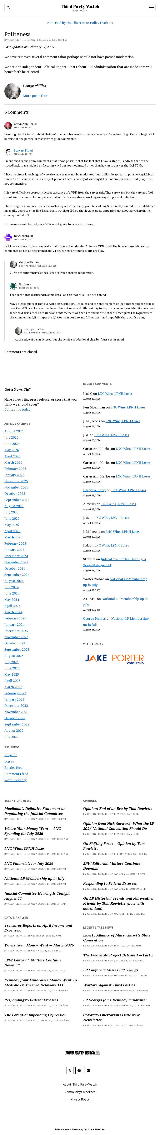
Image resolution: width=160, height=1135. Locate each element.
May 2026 (11, 450)
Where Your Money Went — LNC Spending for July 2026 (32, 831)
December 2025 (16, 481)
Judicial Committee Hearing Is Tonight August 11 (37, 896)
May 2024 (11, 599)
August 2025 (14, 506)
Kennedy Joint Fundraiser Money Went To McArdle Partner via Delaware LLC (40, 982)
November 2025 (16, 487)
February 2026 (15, 468)
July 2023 (11, 662)
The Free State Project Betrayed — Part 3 (118, 954)
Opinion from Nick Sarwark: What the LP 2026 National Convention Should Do (118, 826)
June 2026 (12, 443)
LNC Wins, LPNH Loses (115, 393)
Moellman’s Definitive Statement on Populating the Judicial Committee (35, 811)
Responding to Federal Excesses (110, 883)
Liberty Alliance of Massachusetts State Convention (117, 938)
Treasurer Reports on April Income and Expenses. (38, 928)
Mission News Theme (67, 1129)
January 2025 (14, 549)
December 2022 (16, 705)
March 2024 (13, 612)
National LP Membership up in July (34, 878)
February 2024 (15, 618)
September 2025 (16, 499)
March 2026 (13, 462)
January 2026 (14, 475)
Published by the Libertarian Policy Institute (80, 22)
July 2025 (11, 512)
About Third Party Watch (80, 1084)
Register (10, 755)
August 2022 (14, 730)
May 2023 (11, 674)
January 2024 (14, 624)
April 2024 (12, 605)
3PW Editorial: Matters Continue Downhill (111, 866)
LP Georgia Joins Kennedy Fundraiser (115, 999)
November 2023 (16, 637)
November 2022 (16, 711)
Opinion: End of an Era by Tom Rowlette (117, 808)
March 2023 (13, 687)
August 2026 (14, 431)
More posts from (36, 95)
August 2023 (14, 655)
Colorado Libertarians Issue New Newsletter (111, 1017)
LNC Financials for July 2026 (28, 863)
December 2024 (16, 556)
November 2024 (16, 562)
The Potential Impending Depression (35, 1014)
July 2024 (11, 587)
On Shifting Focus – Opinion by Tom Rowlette (114, 846)
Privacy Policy (80, 1099)
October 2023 (14, 643)
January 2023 (14, 699)
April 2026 (12, 456)
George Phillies (94, 618)
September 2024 (16, 574)
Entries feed (13, 767)
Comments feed (16, 773)
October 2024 (14, 568)
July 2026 (11, 437)
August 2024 (14, 581)
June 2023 (12, 668)
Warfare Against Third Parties (109, 984)
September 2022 (16, 724)
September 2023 (16, 649)
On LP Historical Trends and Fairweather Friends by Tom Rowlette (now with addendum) (118, 903)
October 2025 (14, 493)
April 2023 (12, 680)
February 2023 (15, 693)
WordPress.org (15, 780)
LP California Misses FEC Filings (110, 969)
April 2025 (12, 531)
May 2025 (11, 524)
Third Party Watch (80, 6)
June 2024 (12, 593)
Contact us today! (17, 409)
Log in (9, 761)
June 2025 (12, 518)
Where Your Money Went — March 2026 (39, 945)
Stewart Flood (23, 150)
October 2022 (14, 718)
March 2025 (13, 537)
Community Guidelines (80, 1092)
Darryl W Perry (94, 490)
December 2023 (16, 630)
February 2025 (15, 543)
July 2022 (11, 736)
